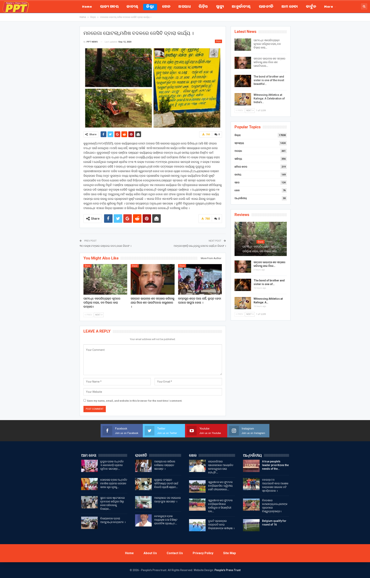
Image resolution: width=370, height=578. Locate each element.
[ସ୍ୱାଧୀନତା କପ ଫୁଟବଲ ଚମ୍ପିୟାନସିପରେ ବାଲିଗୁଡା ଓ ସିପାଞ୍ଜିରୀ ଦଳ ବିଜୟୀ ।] (197, 505)
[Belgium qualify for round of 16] (251, 525)
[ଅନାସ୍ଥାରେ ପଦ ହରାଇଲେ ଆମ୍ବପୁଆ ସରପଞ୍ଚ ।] (143, 502)
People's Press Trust (227, 570)
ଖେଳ (166, 7)
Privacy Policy (203, 553)
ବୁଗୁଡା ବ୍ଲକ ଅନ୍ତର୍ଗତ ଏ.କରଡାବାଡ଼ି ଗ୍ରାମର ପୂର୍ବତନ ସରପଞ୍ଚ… (112, 465)
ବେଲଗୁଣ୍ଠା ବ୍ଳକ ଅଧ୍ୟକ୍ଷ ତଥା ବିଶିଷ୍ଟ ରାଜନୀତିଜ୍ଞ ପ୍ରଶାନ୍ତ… (165, 520)
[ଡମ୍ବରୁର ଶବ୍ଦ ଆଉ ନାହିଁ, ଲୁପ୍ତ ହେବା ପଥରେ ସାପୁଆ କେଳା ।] (200, 279)
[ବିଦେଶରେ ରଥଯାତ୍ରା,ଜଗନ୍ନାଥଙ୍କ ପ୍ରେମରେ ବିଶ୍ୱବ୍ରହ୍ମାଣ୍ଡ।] (251, 505)
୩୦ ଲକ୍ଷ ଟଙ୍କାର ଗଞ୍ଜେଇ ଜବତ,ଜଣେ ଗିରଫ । (105, 245)
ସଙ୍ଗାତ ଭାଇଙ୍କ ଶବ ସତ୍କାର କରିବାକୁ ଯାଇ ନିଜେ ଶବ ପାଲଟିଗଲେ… (269, 62)
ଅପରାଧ (184, 7)
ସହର (237, 182)
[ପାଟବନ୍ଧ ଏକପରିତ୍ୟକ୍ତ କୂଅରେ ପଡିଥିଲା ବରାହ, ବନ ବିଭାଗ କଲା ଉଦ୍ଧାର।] (105, 279)
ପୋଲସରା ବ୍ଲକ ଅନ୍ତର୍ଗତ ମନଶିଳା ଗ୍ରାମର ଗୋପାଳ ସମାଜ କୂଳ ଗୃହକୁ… (113, 483)
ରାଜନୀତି (266, 7)
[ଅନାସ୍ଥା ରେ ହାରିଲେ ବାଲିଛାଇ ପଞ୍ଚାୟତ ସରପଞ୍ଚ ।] (143, 466)
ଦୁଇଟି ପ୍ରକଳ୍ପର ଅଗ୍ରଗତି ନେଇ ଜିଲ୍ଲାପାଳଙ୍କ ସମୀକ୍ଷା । (221, 524)
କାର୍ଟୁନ (311, 7)
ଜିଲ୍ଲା (150, 7)
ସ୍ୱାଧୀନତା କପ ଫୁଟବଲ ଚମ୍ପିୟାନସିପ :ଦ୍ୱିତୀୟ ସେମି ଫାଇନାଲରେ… (220, 485)
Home (87, 7)
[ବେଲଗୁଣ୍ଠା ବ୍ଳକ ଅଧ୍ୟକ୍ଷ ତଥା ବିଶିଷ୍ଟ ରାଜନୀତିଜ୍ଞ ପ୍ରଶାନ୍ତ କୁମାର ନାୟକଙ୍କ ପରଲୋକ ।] (143, 520)
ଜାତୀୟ (132, 7)
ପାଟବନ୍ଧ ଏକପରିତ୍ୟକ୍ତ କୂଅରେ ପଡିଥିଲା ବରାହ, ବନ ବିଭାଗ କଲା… (267, 44)
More (328, 7)
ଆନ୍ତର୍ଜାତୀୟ (241, 7)
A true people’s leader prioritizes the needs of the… (275, 465)
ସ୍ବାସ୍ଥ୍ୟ (220, 7)
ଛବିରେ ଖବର (241, 166)
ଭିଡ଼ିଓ (203, 7)
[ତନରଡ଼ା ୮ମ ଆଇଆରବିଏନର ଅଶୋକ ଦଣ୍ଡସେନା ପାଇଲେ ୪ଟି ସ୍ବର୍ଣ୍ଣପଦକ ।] (251, 484)
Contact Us (175, 553)
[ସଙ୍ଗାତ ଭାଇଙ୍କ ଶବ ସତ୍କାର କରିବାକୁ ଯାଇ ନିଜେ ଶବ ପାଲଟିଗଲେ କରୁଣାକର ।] (153, 279)
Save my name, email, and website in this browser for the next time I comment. (134, 400)
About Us (150, 553)
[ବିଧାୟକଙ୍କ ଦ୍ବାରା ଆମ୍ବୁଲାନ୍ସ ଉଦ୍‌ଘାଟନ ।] (89, 523)
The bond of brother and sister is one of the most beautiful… (269, 80)
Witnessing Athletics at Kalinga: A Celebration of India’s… (269, 98)
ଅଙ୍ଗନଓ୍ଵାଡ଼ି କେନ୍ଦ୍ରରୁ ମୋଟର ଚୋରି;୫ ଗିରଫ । (200, 245)
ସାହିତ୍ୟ (238, 158)
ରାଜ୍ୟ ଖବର (109, 7)
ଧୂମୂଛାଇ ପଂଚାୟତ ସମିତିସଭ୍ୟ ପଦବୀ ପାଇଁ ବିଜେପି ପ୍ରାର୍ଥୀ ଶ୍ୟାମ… (166, 483)
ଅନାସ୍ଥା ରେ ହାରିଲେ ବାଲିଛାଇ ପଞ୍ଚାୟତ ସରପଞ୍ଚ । (164, 465)
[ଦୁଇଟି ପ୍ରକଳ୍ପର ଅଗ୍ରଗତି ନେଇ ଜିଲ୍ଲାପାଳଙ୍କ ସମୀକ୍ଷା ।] (197, 525)
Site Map (229, 553)
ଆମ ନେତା (290, 7)
